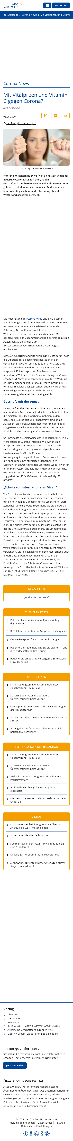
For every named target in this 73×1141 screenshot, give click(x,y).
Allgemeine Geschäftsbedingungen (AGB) (30, 1029)
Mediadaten (14, 1018)
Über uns (12, 1014)
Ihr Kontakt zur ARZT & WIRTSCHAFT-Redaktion (34, 1026)
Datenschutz (45, 1122)
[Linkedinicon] (47, 1133)
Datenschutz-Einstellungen (36, 1126)
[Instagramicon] (31, 1133)
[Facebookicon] (25, 1133)
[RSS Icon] (36, 1133)
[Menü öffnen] (47, 5)
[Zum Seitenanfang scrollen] (67, 1135)
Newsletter (13, 1022)
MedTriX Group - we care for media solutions (33, 1033)
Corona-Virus (34, 318)
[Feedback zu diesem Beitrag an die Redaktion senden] (65, 115)
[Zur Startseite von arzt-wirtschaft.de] (12, 5)
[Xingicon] (42, 1133)
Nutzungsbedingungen (21, 1122)
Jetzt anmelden (15, 1065)
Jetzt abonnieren (35, 597)
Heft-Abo (60, 1122)
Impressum (51, 1119)
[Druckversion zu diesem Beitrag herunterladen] (45, 115)
